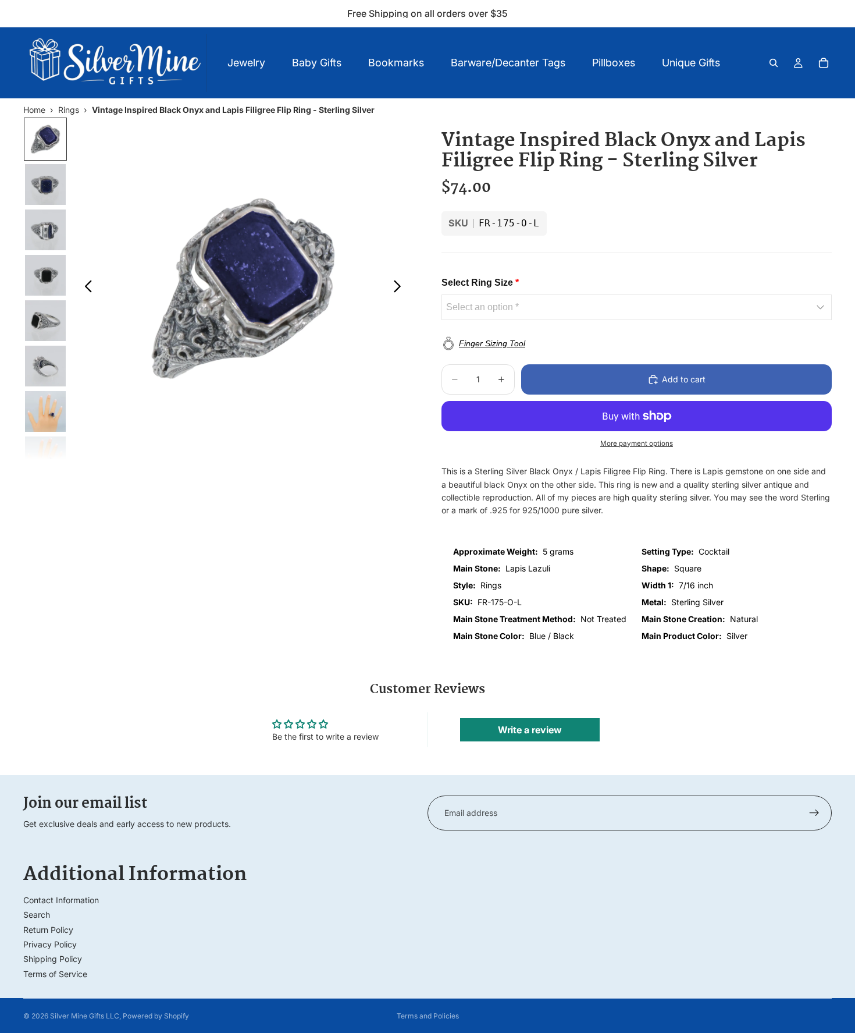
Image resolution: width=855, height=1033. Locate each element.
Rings (68, 110)
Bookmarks (396, 62)
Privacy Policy (50, 944)
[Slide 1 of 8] (45, 139)
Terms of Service (55, 974)
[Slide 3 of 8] (45, 230)
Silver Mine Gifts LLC (84, 1015)
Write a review (530, 730)
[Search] (773, 63)
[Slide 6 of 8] (45, 366)
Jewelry (246, 62)
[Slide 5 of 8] (45, 320)
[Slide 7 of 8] (45, 411)
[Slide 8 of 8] (45, 456)
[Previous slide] (85, 288)
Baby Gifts (316, 62)
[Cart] (823, 63)
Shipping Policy (52, 959)
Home (34, 110)
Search (36, 915)
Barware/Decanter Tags (508, 62)
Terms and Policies (428, 1015)
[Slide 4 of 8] (45, 275)
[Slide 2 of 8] (45, 184)
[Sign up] (814, 813)
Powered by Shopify (156, 1015)
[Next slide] (400, 288)
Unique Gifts (691, 62)
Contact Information (61, 900)
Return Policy (48, 930)
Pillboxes (613, 62)
